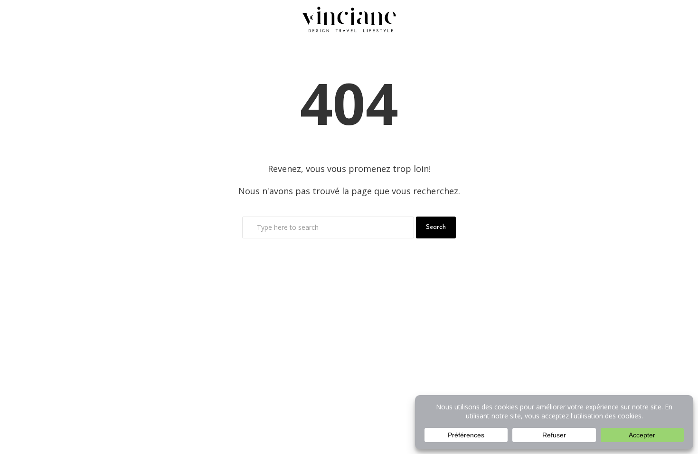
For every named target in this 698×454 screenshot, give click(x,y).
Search (436, 227)
